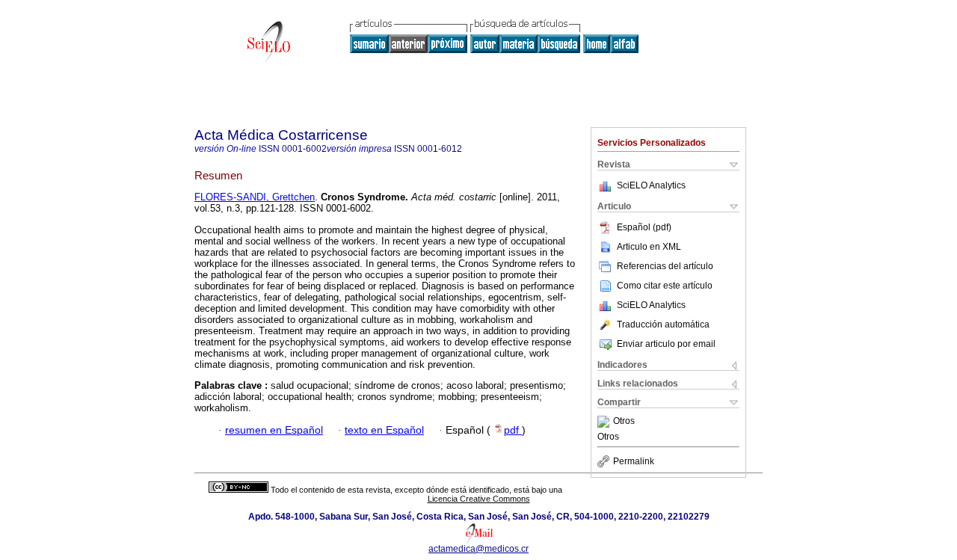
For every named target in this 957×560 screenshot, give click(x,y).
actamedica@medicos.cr (478, 549)
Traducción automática (663, 324)
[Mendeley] (605, 421)
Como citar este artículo (665, 285)
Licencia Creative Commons (479, 498)
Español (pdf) (644, 227)
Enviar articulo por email (666, 344)
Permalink (633, 461)
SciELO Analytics (651, 185)
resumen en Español (274, 430)
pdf (513, 430)
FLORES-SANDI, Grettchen (254, 197)
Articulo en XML (649, 246)
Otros (624, 421)
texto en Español (384, 430)
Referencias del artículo (665, 266)
